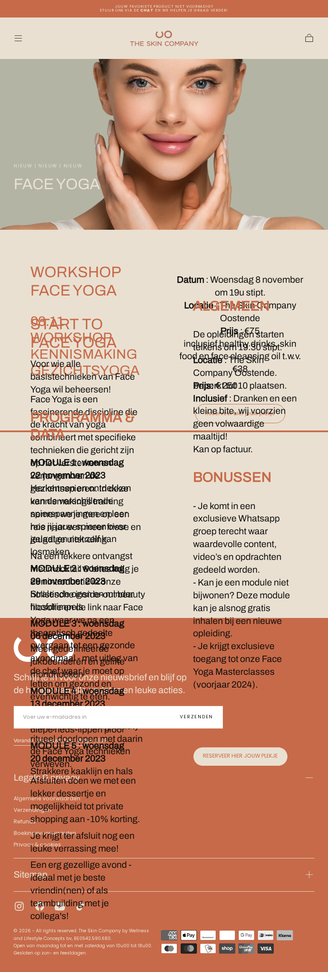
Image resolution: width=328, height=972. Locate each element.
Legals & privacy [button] (47, 777)
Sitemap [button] (30, 874)
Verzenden (196, 717)
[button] (18, 38)
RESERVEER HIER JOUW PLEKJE (240, 755)
